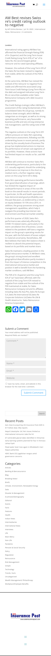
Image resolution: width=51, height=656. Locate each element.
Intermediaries (11, 522)
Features (8, 511)
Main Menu (9, 537)
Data (7, 489)
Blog (7, 475)
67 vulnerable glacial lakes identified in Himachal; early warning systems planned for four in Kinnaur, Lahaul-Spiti (25, 441)
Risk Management (12, 562)
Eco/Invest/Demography (14, 497)
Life (6, 533)
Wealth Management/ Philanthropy (19, 580)
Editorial (8, 500)
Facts (7, 508)
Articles (8, 468)
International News (12, 526)
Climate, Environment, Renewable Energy (21, 486)
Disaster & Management (14, 493)
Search (42, 413)
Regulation (9, 555)
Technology (9, 569)
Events (7, 504)
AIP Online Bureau (14, 29)
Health (7, 515)
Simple (8, 566)
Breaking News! (11, 478)
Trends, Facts (10, 573)
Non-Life (8, 540)
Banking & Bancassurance (15, 471)
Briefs (7, 482)
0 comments (27, 32)
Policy (7, 551)
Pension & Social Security (15, 547)
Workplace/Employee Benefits (17, 584)
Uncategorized (11, 576)
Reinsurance (15, 32)
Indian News (10, 518)
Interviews (9, 529)
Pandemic (9, 544)
